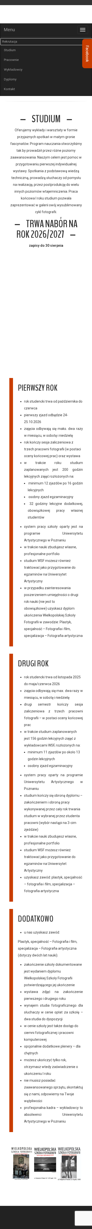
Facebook (87, 53)
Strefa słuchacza (75, 3)
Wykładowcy (13, 69)
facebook (16, 1212)
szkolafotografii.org (14, 1220)
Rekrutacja (9, 41)
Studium (10, 50)
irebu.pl (31, 1226)
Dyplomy (10, 79)
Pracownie (11, 60)
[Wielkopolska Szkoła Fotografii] (46, 15)
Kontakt (9, 89)
